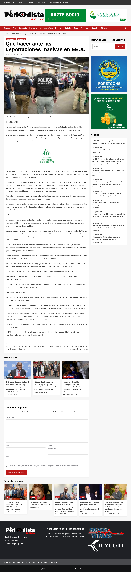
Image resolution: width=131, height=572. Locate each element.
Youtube (44, 2)
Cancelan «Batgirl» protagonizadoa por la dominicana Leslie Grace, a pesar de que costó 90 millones (74, 387)
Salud (76, 28)
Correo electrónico (52, 447)
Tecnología (85, 28)
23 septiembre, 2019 (12, 54)
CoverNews (79, 569)
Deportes (58, 28)
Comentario (10, 417)
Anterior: (25, 346)
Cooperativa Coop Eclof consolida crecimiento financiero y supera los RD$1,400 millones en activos (108, 216)
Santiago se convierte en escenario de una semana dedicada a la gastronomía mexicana (108, 195)
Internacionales (35, 28)
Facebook (30, 2)
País (14, 28)
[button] (125, 28)
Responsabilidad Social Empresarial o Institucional (105, 151)
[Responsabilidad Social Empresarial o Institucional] (40, 492)
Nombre (9, 445)
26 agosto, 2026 (11, 511)
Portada (7, 28)
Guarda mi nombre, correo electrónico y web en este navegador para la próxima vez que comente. (43, 466)
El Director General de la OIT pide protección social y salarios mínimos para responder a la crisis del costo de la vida (17, 387)
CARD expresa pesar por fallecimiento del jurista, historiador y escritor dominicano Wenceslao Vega (107, 184)
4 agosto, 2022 (69, 394)
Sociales (95, 28)
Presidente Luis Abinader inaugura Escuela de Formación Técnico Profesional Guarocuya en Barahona (108, 228)
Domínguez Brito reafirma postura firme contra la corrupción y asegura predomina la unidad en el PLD (108, 173)
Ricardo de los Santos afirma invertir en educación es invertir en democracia (106, 238)
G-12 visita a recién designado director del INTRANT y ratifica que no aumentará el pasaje (108, 142)
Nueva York (48, 28)
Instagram (21, 2)
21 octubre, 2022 (12, 394)
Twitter (37, 2)
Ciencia (104, 28)
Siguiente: (69, 346)
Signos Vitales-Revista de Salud (59, 2)
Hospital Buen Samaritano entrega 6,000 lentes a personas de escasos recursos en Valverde (106, 205)
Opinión (68, 28)
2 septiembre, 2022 (41, 392)
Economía (23, 28)
